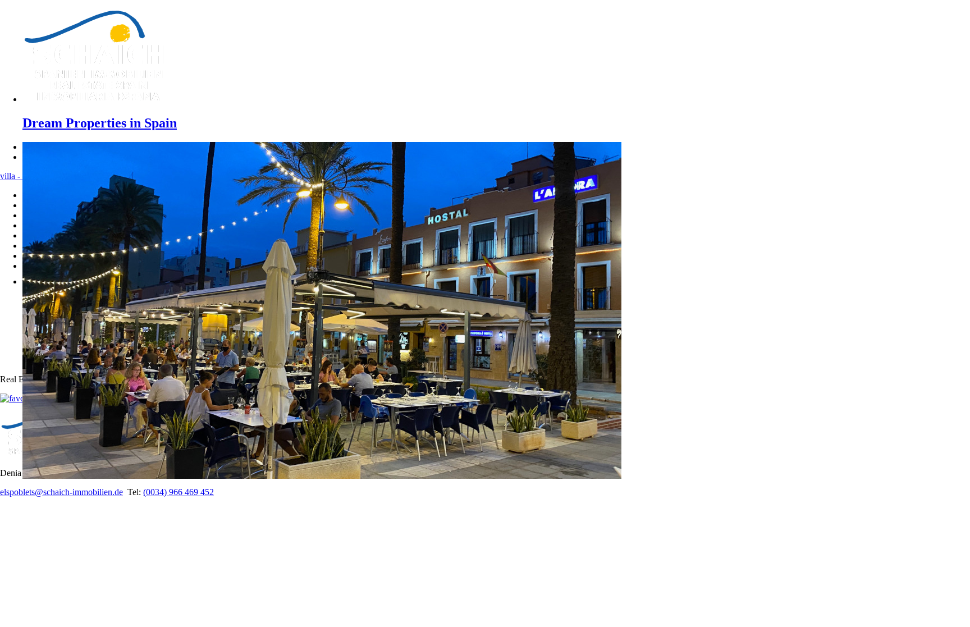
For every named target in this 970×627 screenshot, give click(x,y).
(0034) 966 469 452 (178, 492)
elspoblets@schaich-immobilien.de (61, 492)
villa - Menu (21, 176)
